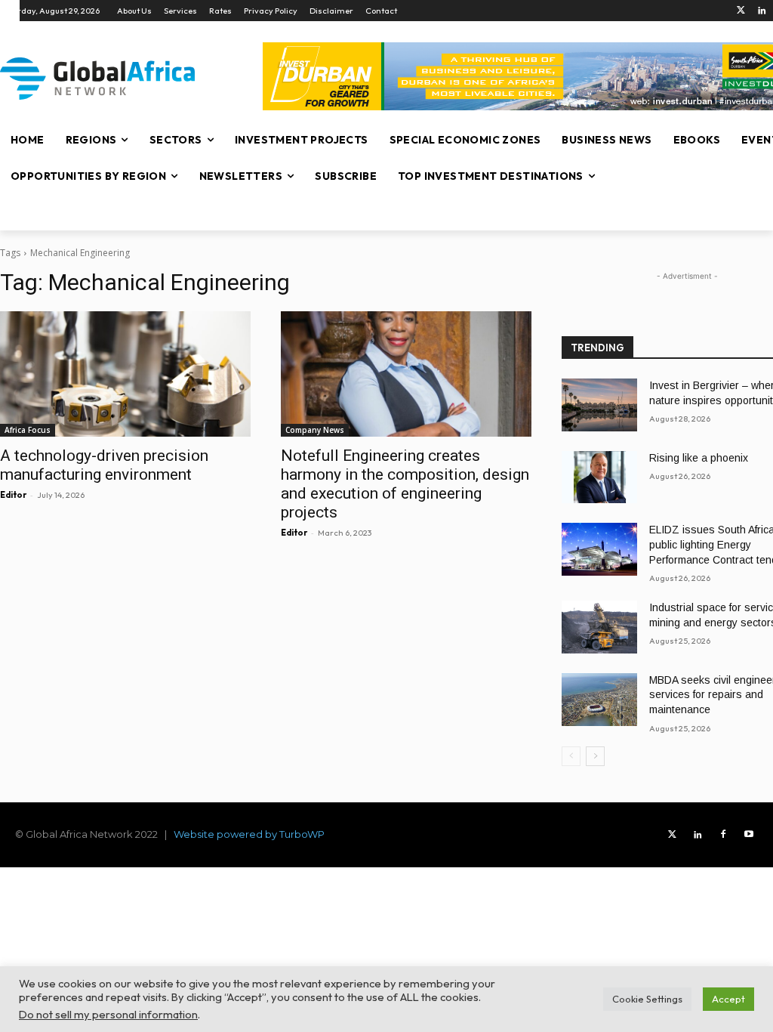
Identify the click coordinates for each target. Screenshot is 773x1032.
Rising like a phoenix (698, 458)
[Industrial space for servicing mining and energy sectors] (599, 627)
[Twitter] (741, 11)
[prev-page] (571, 756)
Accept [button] (728, 999)
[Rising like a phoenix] (599, 477)
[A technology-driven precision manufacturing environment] (125, 374)
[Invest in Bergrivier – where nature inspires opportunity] (599, 405)
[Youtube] (749, 835)
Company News (314, 430)
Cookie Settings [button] (647, 999)
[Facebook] (723, 835)
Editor (13, 495)
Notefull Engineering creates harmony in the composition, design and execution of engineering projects (405, 483)
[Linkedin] (762, 11)
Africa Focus (28, 430)
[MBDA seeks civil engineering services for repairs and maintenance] (599, 699)
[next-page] (595, 756)
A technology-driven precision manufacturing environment (104, 465)
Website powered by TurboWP (249, 834)
